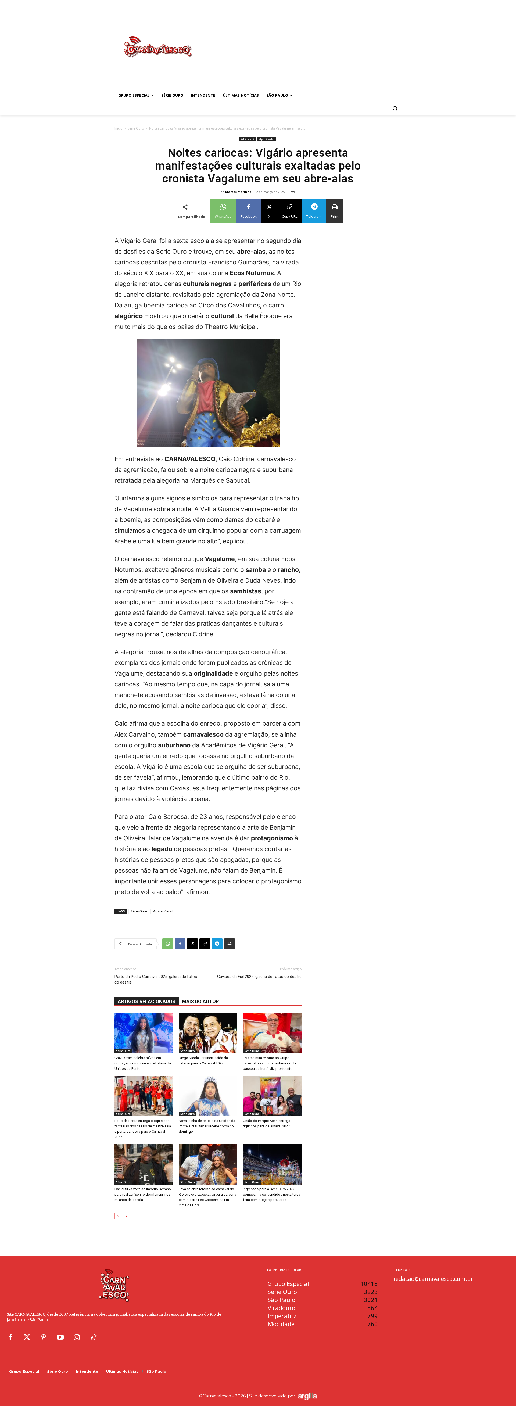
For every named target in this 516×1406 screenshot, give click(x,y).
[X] (192, 943)
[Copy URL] (204, 943)
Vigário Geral (266, 139)
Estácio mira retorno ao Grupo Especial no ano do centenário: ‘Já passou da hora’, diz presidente (269, 1063)
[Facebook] (180, 943)
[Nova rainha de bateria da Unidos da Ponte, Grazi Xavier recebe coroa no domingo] (208, 1096)
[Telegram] (217, 943)
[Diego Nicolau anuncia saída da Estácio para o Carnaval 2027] (208, 1033)
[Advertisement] (301, 41)
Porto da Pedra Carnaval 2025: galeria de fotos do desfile (155, 979)
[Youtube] (60, 1337)
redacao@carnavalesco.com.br (433, 1278)
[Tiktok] (93, 1337)
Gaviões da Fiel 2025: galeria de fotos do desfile (259, 976)
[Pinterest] (43, 1337)
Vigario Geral (163, 911)
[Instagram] (76, 1337)
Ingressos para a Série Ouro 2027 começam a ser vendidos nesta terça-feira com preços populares (272, 1194)
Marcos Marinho (238, 192)
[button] (395, 108)
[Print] (229, 943)
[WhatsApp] (167, 943)
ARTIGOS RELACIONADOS (146, 1001)
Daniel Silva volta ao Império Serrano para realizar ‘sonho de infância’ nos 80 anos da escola (142, 1194)
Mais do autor (200, 1001)
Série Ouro (136, 128)
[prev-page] (117, 1216)
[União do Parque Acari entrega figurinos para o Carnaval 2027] (272, 1096)
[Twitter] (26, 1337)
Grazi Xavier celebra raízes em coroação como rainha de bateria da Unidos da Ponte (142, 1063)
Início (118, 128)
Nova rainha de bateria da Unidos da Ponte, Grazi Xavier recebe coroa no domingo (207, 1126)
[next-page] (126, 1216)
